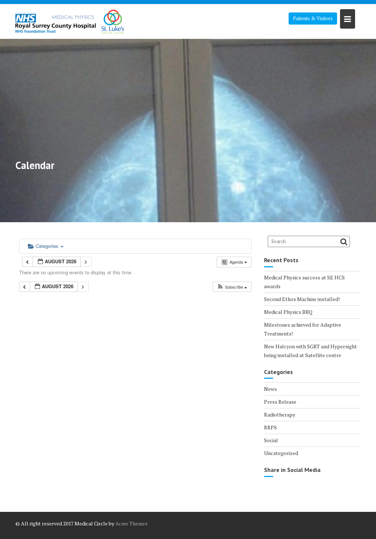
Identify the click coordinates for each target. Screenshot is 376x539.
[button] (232, 287)
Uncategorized (281, 453)
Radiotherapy (279, 414)
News (270, 388)
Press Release (280, 401)
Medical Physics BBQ (288, 311)
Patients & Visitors (313, 18)
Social (271, 440)
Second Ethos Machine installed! (302, 299)
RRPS (270, 427)
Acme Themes (131, 523)
